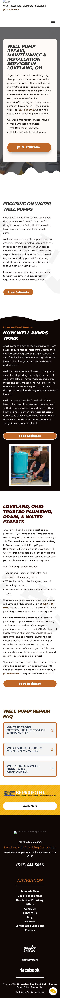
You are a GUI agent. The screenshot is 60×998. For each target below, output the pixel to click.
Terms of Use (37, 987)
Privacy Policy (23, 987)
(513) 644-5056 (11, 9)
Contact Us (30, 913)
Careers (30, 930)
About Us (30, 908)
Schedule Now (31, 147)
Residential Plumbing (30, 900)
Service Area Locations (30, 926)
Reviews (30, 921)
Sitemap (53, 984)
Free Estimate (18, 292)
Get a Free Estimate (29, 895)
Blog (30, 917)
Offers (30, 904)
